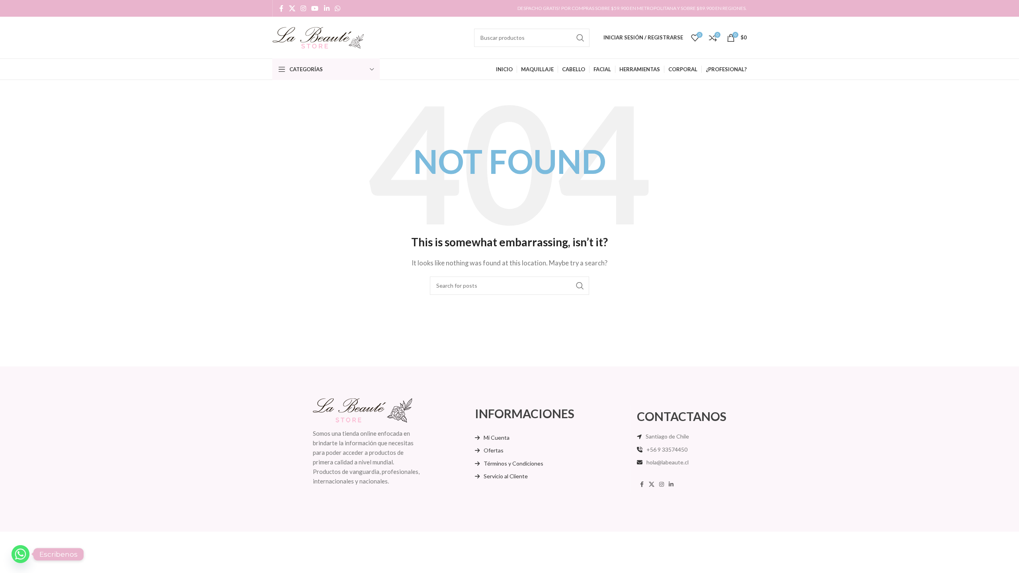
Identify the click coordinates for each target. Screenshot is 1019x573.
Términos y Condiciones (513, 463)
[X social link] (292, 8)
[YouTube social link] (315, 8)
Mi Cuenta (497, 437)
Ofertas (494, 450)
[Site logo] (318, 36)
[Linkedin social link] (326, 8)
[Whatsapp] (20, 554)
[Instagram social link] (303, 8)
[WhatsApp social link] (337, 8)
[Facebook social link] (281, 8)
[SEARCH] (580, 38)
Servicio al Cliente (506, 476)
